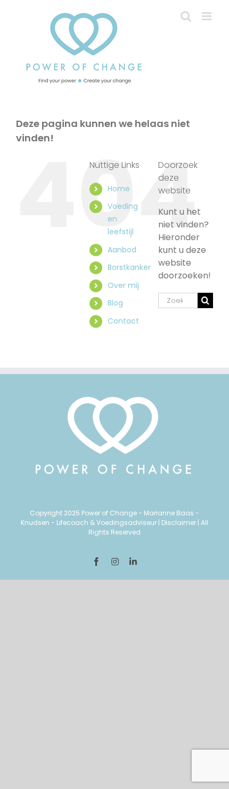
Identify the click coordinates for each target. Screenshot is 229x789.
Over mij (123, 285)
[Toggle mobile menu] (207, 16)
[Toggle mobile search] (186, 16)
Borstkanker (129, 267)
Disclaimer (178, 522)
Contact (123, 321)
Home (119, 188)
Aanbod (122, 249)
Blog (115, 303)
